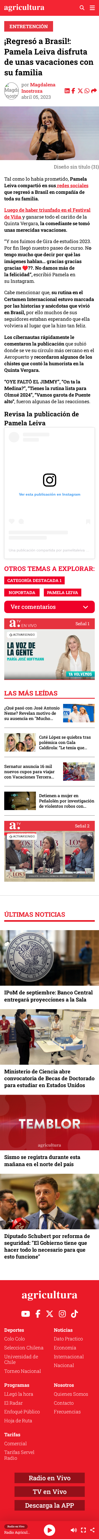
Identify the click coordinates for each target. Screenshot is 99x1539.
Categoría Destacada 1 (34, 580)
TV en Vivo (50, 1491)
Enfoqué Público (22, 1411)
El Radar (13, 1403)
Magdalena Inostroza (38, 87)
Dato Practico (68, 1338)
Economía (65, 1347)
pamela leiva (62, 592)
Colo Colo (14, 1338)
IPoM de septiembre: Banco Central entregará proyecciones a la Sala (48, 996)
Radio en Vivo (49, 1478)
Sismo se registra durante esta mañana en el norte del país (42, 1160)
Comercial (15, 1443)
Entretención (29, 26)
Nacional (64, 1365)
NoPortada (22, 592)
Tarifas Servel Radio (19, 1455)
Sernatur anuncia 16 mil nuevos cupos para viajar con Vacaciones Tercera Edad (29, 772)
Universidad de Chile (21, 1359)
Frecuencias (67, 1411)
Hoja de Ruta (18, 1420)
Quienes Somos (71, 1394)
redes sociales (72, 185)
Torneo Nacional (22, 1371)
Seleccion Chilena (24, 1347)
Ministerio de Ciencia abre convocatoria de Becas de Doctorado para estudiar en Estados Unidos (49, 1078)
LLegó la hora (18, 1394)
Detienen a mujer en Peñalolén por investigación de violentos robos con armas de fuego (66, 801)
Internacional (69, 1356)
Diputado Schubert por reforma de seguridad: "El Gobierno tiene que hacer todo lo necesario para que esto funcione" (47, 1246)
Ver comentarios (33, 606)
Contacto (64, 1403)
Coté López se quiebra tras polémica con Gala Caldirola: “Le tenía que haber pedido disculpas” (65, 742)
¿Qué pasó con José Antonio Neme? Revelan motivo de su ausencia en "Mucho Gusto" (32, 713)
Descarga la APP (49, 1505)
